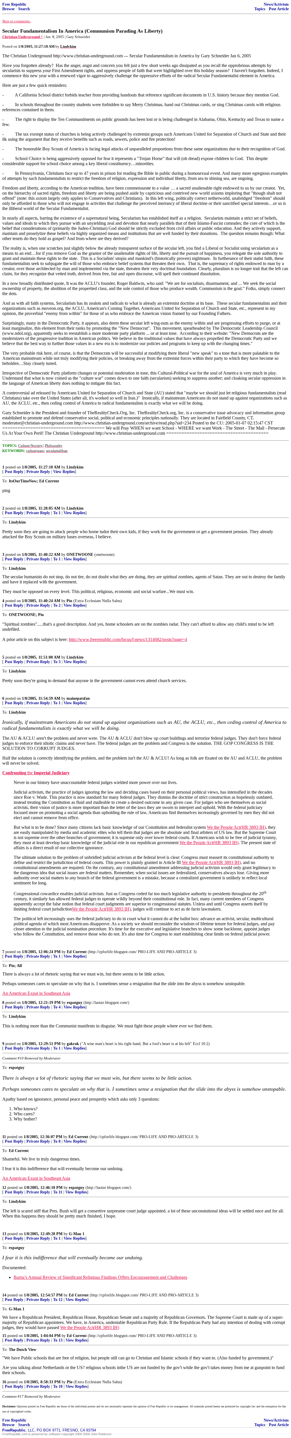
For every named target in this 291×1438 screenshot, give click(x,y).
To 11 (57, 1192)
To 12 (58, 1300)
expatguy (74, 1002)
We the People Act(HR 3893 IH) (236, 827)
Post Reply (14, 472)
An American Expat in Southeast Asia (36, 993)
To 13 (58, 1340)
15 (4, 1336)
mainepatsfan (78, 698)
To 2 (57, 605)
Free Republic (14, 4)
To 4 (57, 1007)
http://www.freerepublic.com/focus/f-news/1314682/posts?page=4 (128, 639)
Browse (8, 9)
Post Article (279, 9)
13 (4, 1234)
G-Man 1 (76, 1234)
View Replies (64, 472)
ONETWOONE (79, 554)
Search (24, 9)
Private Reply (38, 472)
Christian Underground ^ (22, 37)
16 (4, 1382)
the (36, 772)
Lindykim (75, 467)
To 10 (58, 1386)
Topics (259, 9)
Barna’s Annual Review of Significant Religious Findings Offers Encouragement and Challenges (100, 1277)
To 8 (57, 1141)
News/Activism (276, 4)
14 (4, 1295)
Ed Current (77, 952)
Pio (69, 601)
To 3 (57, 662)
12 (4, 1187)
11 (4, 1137)
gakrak (73, 1044)
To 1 (57, 513)
